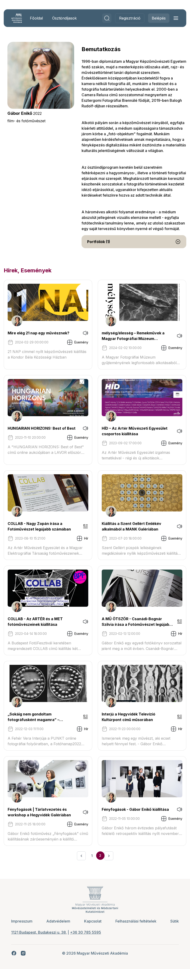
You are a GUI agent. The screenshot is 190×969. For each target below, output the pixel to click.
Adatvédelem (58, 921)
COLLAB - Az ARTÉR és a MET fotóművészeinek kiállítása (35, 621)
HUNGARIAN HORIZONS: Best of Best (42, 428)
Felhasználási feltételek (135, 921)
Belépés (159, 18)
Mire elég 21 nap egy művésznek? (38, 333)
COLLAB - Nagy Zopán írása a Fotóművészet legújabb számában (39, 526)
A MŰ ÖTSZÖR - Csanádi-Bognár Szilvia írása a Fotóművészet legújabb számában (136, 621)
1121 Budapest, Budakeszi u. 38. (39, 932)
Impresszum (21, 921)
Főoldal (36, 18)
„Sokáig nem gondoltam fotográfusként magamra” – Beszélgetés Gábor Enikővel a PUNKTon (35, 717)
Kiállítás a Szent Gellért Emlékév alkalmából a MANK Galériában (131, 526)
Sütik (174, 921)
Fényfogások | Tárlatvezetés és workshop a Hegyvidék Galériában (39, 812)
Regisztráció (129, 18)
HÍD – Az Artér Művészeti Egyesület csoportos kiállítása (135, 431)
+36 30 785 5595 (85, 932)
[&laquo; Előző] (81, 855)
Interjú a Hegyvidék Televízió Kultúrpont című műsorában (128, 717)
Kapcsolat (92, 921)
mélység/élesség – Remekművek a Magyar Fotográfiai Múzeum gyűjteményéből (133, 336)
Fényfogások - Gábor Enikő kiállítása (135, 809)
